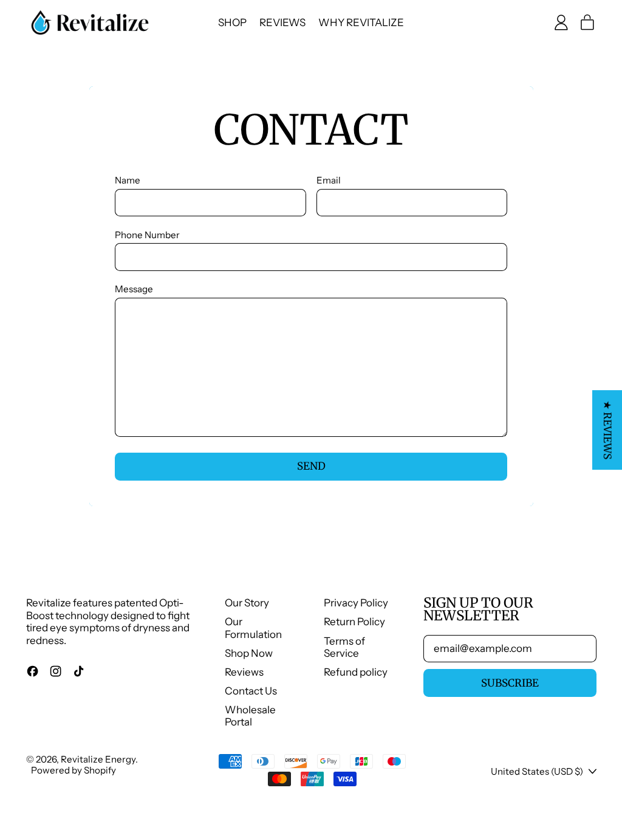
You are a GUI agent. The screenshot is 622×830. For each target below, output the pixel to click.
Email (328, 180)
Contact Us (251, 691)
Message (134, 289)
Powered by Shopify (73, 770)
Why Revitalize (361, 22)
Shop (232, 22)
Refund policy (356, 672)
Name (127, 180)
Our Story (247, 603)
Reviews (282, 22)
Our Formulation (253, 628)
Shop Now (249, 653)
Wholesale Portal (250, 716)
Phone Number (147, 235)
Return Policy (354, 622)
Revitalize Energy (98, 759)
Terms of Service (344, 647)
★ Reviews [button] (607, 429)
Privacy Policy (356, 603)
